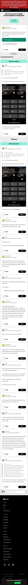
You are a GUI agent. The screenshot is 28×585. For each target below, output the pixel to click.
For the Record (6, 510)
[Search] (19, 10)
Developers (6, 519)
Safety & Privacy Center (10, 574)
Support (5, 534)
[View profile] (3, 27)
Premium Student (7, 557)
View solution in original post (8, 128)
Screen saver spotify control (11, 43)
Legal (4, 574)
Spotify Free (6, 559)
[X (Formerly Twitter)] (8, 564)
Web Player (5, 537)
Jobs (4, 508)
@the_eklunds (6, 70)
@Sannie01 (6, 464)
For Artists (5, 517)
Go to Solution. (10, 39)
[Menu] (26, 10)
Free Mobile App (7, 539)
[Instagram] (4, 564)
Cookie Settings (11, 576)
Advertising (5, 522)
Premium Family (6, 554)
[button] (26, 28)
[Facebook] (13, 564)
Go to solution (14, 21)
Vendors (5, 528)
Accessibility (10, 578)
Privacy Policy (5, 576)
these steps (17, 5)
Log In (22, 10)
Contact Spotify (6, 542)
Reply (22, 49)
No (11, 583)
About (4, 505)
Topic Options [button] (13, 53)
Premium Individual (7, 548)
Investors (5, 525)
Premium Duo (6, 551)
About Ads (5, 578)
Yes (16, 583)
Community (7, 10)
